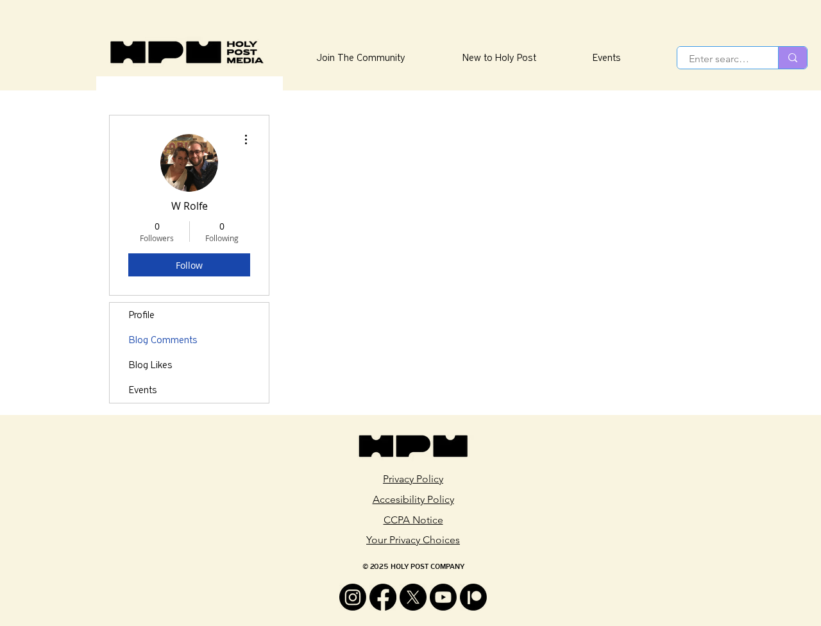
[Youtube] (443, 597)
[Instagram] (352, 597)
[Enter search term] (792, 58)
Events (143, 390)
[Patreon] (473, 597)
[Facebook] (382, 597)
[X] (413, 597)
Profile (142, 315)
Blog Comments (163, 340)
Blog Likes (151, 365)
